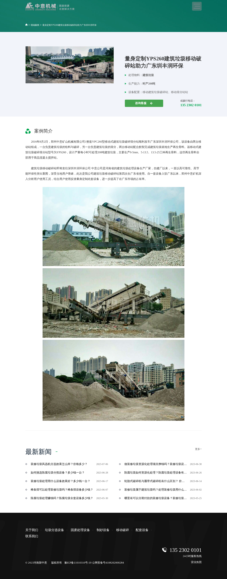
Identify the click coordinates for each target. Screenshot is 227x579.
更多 (198, 449)
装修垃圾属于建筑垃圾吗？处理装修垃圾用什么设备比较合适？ (155, 489)
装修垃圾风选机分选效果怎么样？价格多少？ (59, 464)
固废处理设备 (80, 530)
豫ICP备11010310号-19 (78, 562)
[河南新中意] (55, 6)
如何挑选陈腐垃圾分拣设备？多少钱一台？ (58, 472)
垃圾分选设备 (54, 530)
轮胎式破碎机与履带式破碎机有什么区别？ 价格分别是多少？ (155, 481)
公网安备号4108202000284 (108, 562)
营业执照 (196, 562)
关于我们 (31, 530)
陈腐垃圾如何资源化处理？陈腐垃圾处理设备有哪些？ (155, 472)
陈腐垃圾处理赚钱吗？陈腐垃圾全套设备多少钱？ (62, 498)
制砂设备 (103, 530)
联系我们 (31, 536)
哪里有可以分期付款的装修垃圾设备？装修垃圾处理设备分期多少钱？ (155, 498)
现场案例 (35, 25)
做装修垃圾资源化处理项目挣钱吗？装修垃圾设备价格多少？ (155, 464)
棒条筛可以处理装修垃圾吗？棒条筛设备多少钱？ (62, 489)
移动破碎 (122, 530)
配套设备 (142, 530)
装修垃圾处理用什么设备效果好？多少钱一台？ (60, 481)
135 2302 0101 (186, 550)
